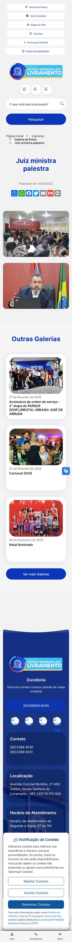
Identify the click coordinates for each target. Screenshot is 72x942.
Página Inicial (14, 136)
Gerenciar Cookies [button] (36, 904)
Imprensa (38, 136)
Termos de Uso (52, 916)
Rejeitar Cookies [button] (36, 881)
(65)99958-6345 (36, 706)
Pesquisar (36, 119)
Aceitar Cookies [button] (36, 893)
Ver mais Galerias (36, 574)
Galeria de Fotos (26, 139)
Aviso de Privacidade (30, 916)
